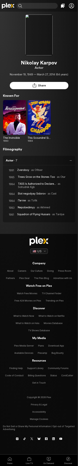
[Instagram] (17, 438)
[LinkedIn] (53, 438)
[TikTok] (24, 438)
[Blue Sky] (39, 438)
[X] (31, 438)
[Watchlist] (62, 5)
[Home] (8, 5)
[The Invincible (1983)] (14, 121)
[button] (71, 5)
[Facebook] (46, 438)
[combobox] (40, 6)
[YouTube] (60, 438)
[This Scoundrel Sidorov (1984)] (39, 121)
